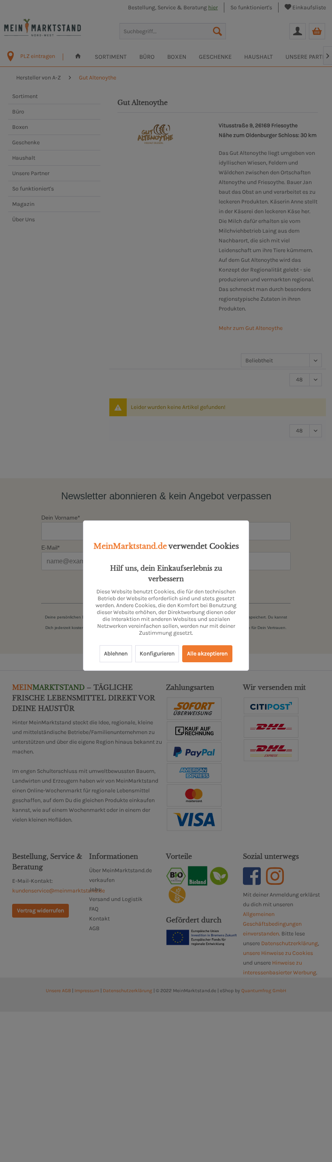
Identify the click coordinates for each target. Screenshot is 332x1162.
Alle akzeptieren (207, 653)
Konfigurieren (157, 653)
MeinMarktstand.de (130, 546)
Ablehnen (116, 653)
